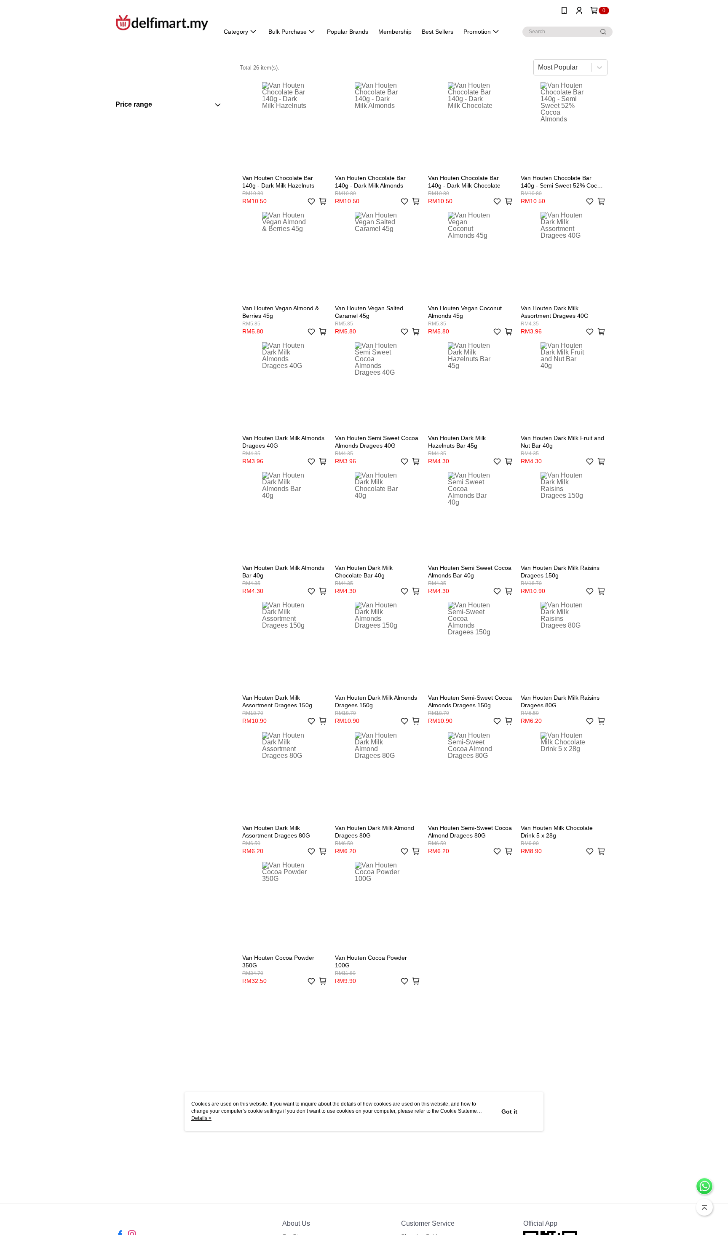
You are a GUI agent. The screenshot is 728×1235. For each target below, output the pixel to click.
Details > (201, 1118)
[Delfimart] (162, 22)
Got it (509, 1111)
